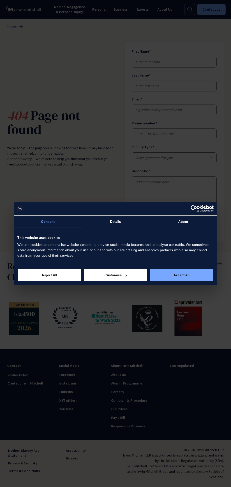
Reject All (49, 275)
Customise (113, 275)
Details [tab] (115, 221)
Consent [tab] (48, 221)
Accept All (181, 275)
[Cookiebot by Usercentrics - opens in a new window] (194, 208)
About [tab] (183, 221)
